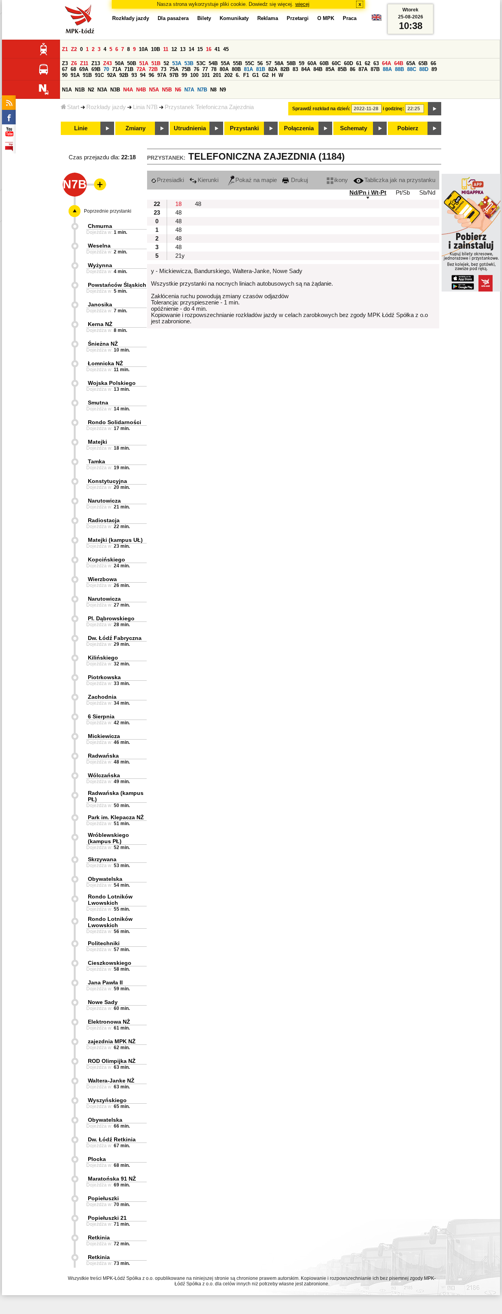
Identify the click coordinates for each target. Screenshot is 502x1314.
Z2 (74, 49)
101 (206, 75)
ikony (341, 180)
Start (73, 107)
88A (387, 69)
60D (348, 63)
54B (213, 63)
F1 (246, 75)
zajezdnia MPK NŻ (112, 1041)
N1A (67, 90)
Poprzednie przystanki (107, 211)
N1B (80, 90)
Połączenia (299, 128)
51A (143, 63)
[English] (376, 19)
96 (151, 75)
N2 (91, 90)
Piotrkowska (104, 677)
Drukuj (298, 180)
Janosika (100, 304)
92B (123, 75)
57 (268, 63)
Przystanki (244, 128)
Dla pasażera (173, 18)
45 (226, 49)
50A (119, 63)
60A (311, 63)
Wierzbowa (102, 579)
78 (213, 69)
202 (228, 75)
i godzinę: (393, 108)
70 (106, 69)
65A (410, 63)
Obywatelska (105, 879)
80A (224, 69)
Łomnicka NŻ (105, 363)
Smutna (98, 402)
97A (161, 75)
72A (141, 69)
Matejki (97, 442)
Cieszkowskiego (109, 963)
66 (433, 63)
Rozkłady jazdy (106, 107)
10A (143, 49)
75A (173, 69)
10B (155, 49)
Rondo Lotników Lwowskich (110, 899)
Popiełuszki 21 (107, 1218)
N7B (202, 90)
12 (174, 49)
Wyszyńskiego (107, 1100)
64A (386, 63)
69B (95, 69)
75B (186, 69)
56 (260, 63)
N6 (178, 90)
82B (284, 69)
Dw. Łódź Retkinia (112, 1139)
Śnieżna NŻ (103, 344)
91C (99, 75)
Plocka (97, 1159)
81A (248, 69)
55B (237, 63)
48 (198, 204)
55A (225, 63)
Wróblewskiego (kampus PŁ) (108, 838)
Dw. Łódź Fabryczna (115, 638)
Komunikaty (234, 18)
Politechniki (104, 943)
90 (64, 75)
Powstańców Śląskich (117, 285)
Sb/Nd (427, 193)
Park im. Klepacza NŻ (116, 817)
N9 (223, 90)
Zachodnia (102, 697)
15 (200, 49)
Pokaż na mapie (256, 180)
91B (87, 75)
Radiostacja (104, 520)
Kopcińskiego (106, 559)
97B (173, 75)
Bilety (204, 18)
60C (336, 63)
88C (411, 69)
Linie (80, 128)
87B (375, 69)
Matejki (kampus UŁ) (115, 540)
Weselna (99, 245)
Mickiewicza (104, 736)
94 (143, 75)
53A (176, 63)
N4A (128, 90)
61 (359, 63)
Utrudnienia (190, 128)
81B (260, 69)
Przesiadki (170, 180)
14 (191, 49)
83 (295, 69)
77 (205, 69)
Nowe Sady (103, 1002)
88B (399, 69)
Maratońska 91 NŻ (112, 1178)
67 (64, 69)
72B (153, 69)
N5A (154, 90)
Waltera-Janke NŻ (111, 1080)
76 (196, 69)
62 (367, 63)
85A (330, 69)
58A (279, 63)
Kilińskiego (103, 657)
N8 (213, 90)
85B (342, 69)
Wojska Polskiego (112, 383)
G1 (255, 75)
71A (116, 69)
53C (201, 63)
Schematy (353, 128)
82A (272, 69)
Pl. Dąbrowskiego (111, 618)
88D (423, 69)
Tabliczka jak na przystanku (399, 180)
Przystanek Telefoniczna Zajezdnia (209, 107)
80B (236, 69)
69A (83, 69)
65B (422, 63)
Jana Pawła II (105, 982)
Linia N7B (145, 107)
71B (128, 69)
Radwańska (103, 756)
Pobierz (407, 128)
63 (376, 63)
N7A (189, 90)
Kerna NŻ (100, 324)
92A (111, 75)
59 (301, 63)
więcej (302, 4)
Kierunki (208, 180)
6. (238, 75)
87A (362, 69)
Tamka (96, 461)
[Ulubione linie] (97, 184)
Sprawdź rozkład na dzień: (321, 108)
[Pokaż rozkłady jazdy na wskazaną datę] (434, 108)
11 (165, 49)
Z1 (65, 49)
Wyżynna (100, 265)
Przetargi (298, 18)
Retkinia (99, 1237)
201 (217, 75)
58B (291, 63)
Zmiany (136, 128)
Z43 (107, 63)
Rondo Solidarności (114, 422)
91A (75, 75)
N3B (115, 90)
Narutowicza (104, 501)
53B (188, 63)
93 (134, 75)
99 (184, 75)
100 (194, 75)
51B (155, 63)
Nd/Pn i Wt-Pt (367, 193)
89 (434, 69)
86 (352, 69)
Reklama (267, 18)
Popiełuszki (103, 1198)
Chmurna (100, 226)
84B (317, 69)
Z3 (65, 63)
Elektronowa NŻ (109, 1022)
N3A (102, 90)
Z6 (74, 63)
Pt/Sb (403, 193)
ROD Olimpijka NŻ (112, 1061)
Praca (349, 18)
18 (178, 204)
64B (398, 63)
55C (249, 63)
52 (166, 63)
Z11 (84, 63)
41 (217, 49)
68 (73, 69)
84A (305, 69)
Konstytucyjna (107, 481)
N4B (141, 90)
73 (163, 69)
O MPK (325, 18)
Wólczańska (104, 775)
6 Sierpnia (101, 716)
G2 (265, 75)
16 (208, 49)
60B (324, 63)
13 (183, 49)
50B (131, 63)
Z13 (95, 63)
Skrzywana (102, 859)
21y (180, 256)
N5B (167, 90)
